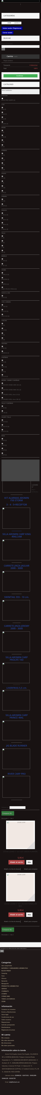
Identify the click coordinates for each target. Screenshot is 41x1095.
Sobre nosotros (6, 1019)
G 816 (4, 260)
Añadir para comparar (30, 869)
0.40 (3, 192)
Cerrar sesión (7, 32)
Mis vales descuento (7, 1040)
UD (3, 201)
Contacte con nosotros (8, 1009)
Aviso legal (4, 1014)
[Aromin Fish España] (20, 7)
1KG (3, 362)
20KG (4, 367)
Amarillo (4, 123)
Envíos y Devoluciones (8, 1012)
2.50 (3, 137)
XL (3, 252)
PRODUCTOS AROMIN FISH (10, 986)
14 (3, 155)
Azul (3, 119)
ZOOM (3, 1001)
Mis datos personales (8, 1045)
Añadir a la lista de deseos (12, 869)
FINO (3, 348)
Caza (2, 976)
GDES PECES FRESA (9, 289)
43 (3, 339)
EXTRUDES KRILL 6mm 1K (10, 394)
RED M (4, 421)
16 (3, 160)
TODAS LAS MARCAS (8, 999)
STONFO (4, 994)
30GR (4, 440)
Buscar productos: (7, 43)
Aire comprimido (6, 965)
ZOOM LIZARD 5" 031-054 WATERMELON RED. (20, 905)
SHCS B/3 (5, 316)
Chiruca (3, 978)
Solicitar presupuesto (8, 1025)
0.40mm (4, 224)
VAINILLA (5, 274)
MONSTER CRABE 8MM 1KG (11, 390)
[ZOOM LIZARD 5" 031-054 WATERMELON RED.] (20, 887)
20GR (4, 445)
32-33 (4, 330)
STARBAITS (5, 991)
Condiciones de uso (7, 1017)
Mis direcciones (6, 1043)
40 (3, 335)
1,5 (3, 187)
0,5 (3, 178)
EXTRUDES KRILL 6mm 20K (10, 399)
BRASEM (5, 279)
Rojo (3, 109)
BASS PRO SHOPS (8, 100)
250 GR (4, 376)
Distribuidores (5, 1027)
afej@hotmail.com (14, 1082)
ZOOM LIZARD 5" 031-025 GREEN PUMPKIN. (20, 851)
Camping (4, 973)
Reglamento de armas (8, 1030)
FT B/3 (4, 306)
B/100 (4, 206)
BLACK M (5, 426)
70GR (4, 455)
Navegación (5, 983)
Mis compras (5, 1038)
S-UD (3, 408)
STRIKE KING (5, 996)
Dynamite (4, 981)
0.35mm (4, 215)
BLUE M (4, 431)
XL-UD (4, 412)
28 (3, 325)
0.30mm (4, 219)
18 (3, 164)
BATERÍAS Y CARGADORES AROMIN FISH (14, 968)
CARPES (5, 284)
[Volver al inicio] (3, 23)
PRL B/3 (4, 311)
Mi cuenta (5, 1035)
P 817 (4, 265)
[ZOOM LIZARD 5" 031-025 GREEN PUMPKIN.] (20, 835)
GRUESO (5, 353)
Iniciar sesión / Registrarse (12, 28)
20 (3, 169)
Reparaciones (5, 1022)
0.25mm (4, 229)
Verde (4, 114)
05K (3, 371)
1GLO (4, 297)
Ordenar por (5, 807)
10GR (4, 450)
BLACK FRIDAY (6, 971)
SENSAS (4, 988)
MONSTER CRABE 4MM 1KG (11, 385)
